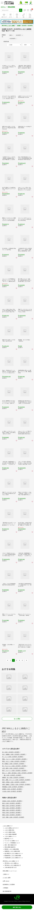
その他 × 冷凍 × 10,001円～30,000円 (12, 791)
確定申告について (9, 838)
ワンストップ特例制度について (12, 843)
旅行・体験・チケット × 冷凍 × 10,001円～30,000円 (16, 780)
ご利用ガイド (6, 874)
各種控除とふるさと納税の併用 (12, 851)
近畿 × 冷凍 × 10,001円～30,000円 (11, 810)
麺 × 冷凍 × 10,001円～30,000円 (12, 775)
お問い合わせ (6, 881)
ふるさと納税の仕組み (10, 832)
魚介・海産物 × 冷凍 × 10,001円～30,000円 (14, 754)
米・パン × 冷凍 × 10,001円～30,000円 (12, 756)
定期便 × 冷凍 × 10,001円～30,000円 (12, 789)
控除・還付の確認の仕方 (11, 845)
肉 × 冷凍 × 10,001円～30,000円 (11, 752)
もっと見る (17, 718)
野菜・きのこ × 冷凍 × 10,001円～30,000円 (14, 761)
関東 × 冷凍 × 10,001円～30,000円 (11, 805)
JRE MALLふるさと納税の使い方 (13, 865)
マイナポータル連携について (12, 840)
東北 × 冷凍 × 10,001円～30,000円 (11, 803)
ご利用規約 (5, 888)
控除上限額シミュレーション (10, 871)
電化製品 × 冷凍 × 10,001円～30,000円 (12, 786)
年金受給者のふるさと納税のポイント (14, 857)
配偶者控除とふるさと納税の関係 (13, 855)
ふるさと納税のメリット (11, 836)
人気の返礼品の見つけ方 (11, 867)
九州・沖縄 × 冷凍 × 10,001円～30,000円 (13, 817)
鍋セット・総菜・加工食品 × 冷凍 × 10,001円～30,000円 (17, 773)
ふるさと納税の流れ (9, 830)
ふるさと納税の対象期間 (11, 834)
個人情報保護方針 (7, 891)
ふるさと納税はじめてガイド (12, 828)
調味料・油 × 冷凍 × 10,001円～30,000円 (13, 777)
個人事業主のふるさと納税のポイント (14, 853)
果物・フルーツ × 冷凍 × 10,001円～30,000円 (14, 759)
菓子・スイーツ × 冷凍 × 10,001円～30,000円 (14, 770)
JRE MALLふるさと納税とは (11, 863)
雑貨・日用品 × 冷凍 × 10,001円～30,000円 (14, 782)
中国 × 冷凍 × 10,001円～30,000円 (11, 812)
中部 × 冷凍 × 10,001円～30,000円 (11, 808)
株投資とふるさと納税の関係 (12, 849)
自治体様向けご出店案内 (9, 884)
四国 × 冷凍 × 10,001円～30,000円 (11, 815)
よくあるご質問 (6, 877)
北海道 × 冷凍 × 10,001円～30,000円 (12, 801)
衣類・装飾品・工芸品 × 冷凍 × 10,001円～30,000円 (16, 784)
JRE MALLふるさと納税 (8, 25)
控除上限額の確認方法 (10, 847)
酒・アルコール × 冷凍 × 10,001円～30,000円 (14, 766)
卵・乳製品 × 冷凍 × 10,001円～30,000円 (13, 763)
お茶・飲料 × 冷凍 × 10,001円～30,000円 (13, 768)
